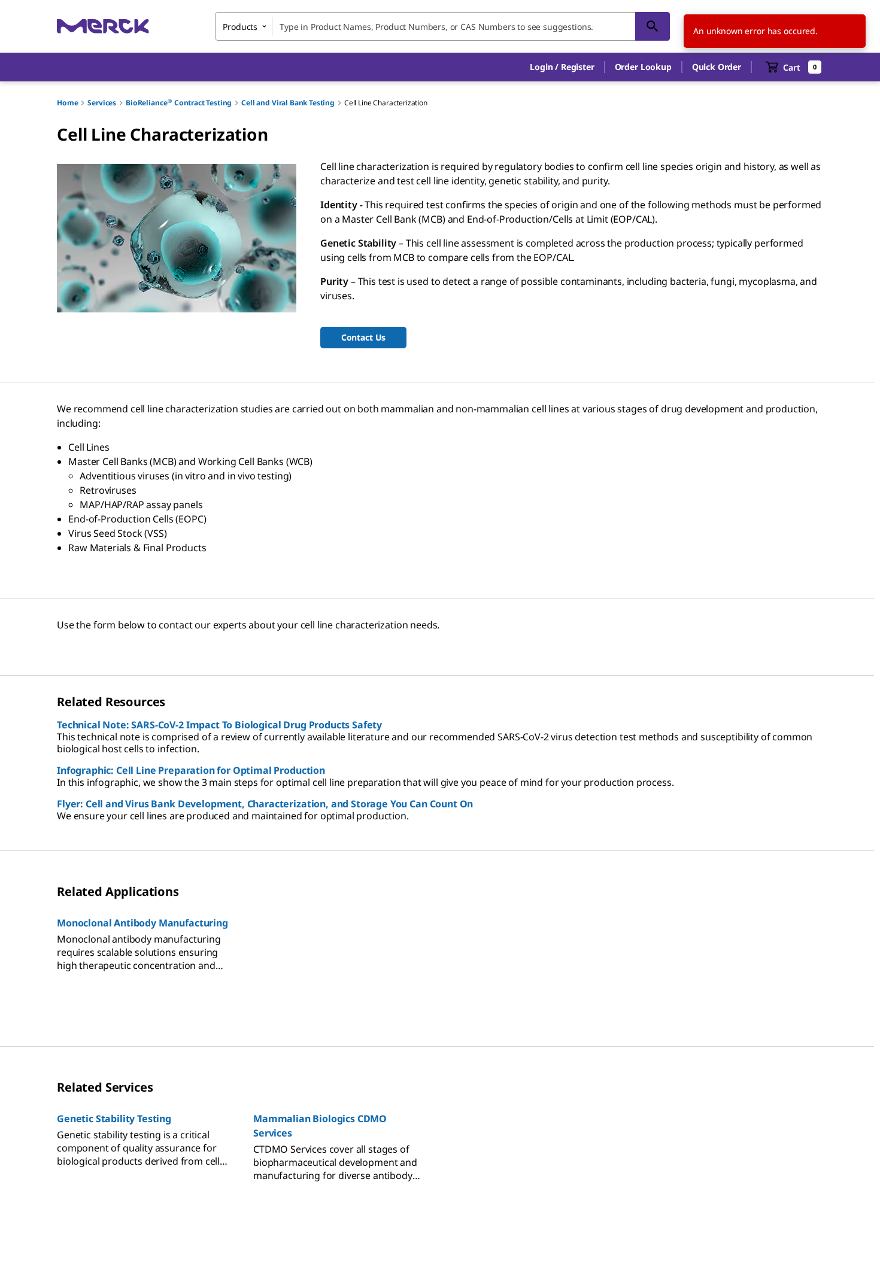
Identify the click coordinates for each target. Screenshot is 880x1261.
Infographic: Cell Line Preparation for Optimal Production (191, 770)
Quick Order (716, 66)
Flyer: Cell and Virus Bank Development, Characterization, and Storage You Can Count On (265, 804)
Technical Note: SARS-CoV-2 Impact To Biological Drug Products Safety (219, 725)
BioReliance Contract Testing (179, 103)
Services (101, 103)
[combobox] (442, 26)
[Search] (652, 26)
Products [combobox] (240, 26)
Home (67, 103)
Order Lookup (643, 66)
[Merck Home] (103, 26)
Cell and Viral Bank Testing (288, 103)
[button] (562, 67)
